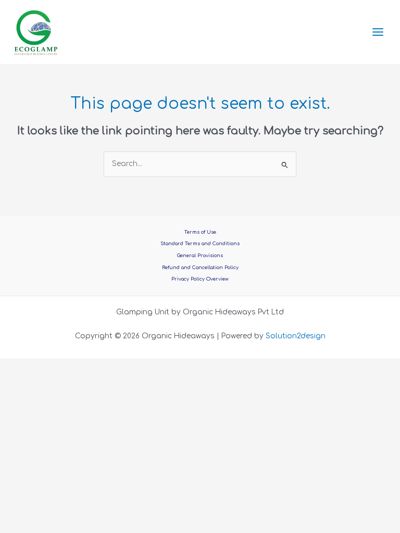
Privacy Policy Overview (200, 279)
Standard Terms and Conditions (200, 243)
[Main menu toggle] (378, 32)
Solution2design (296, 336)
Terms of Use (200, 232)
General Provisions (200, 255)
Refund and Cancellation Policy (200, 267)
